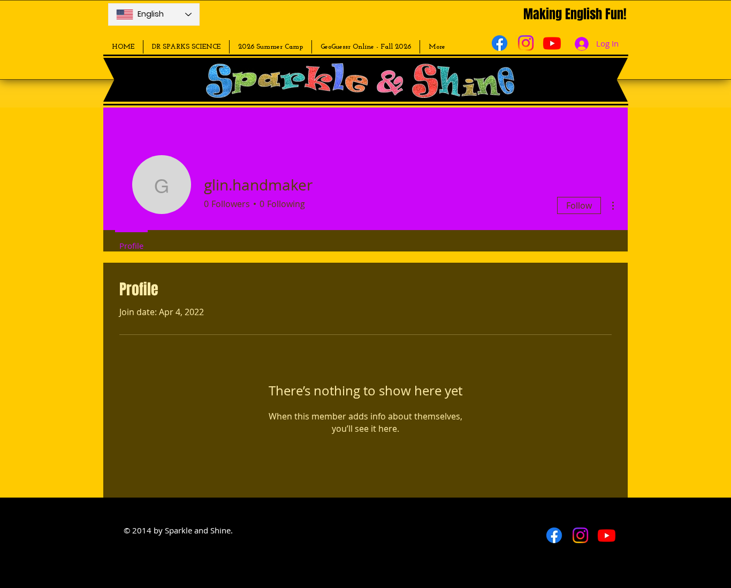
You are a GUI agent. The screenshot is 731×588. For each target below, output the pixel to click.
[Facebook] (499, 43)
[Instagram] (525, 43)
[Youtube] (552, 43)
